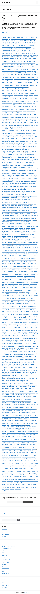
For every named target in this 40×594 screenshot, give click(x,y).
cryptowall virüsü (5, 181)
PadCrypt (15, 351)
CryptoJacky (4, 154)
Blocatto (24, 103)
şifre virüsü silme (9, 401)
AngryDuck (23, 72)
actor (35, 58)
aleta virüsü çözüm (34, 69)
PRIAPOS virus (15, 364)
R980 (36, 372)
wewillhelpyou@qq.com (6, 468)
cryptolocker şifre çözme (19, 162)
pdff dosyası (26, 354)
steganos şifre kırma (25, 413)
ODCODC (19, 348)
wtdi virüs (16, 473)
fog (32, 248)
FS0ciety (30, 250)
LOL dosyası (6, 317)
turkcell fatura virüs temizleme (10, 441)
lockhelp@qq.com (29, 316)
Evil (12, 236)
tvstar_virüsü (29, 444)
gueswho (33, 276)
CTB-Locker (9, 184)
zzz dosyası (12, 489)
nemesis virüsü (26, 340)
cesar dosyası (27, 125)
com (24, 136)
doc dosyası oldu (34, 208)
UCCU (34, 444)
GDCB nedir (10, 264)
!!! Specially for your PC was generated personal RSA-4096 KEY (22, 39)
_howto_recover (23, 37)
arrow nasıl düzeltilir (9, 79)
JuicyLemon (22, 298)
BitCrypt (22, 99)
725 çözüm (31, 51)
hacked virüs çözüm (19, 277)
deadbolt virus (5, 194)
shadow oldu (19, 397)
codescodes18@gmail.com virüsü (29, 135)
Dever (32, 204)
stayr (24, 412)
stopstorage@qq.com (6, 415)
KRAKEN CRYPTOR (13, 306)
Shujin (16, 399)
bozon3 (24, 111)
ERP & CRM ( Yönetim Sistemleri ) (8, 546)
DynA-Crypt (4, 220)
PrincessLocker (5, 365)
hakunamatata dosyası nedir (11, 279)
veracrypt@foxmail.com (11, 453)
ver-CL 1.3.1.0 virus (20, 452)
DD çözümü (8, 192)
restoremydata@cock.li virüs (7, 389)
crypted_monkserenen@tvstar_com (22, 149)
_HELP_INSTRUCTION (7, 37)
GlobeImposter (19, 269)
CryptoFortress (17, 152)
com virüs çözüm (29, 136)
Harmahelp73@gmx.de (19, 280)
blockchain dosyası (24, 106)
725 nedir (15, 53)
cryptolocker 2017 (22, 154)
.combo (24, 42)
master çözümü (31, 324)
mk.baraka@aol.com (24, 330)
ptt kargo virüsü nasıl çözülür (18, 369)
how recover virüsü (21, 285)
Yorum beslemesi (5, 585)
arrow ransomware (18, 79)
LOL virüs (20, 317)
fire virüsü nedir (8, 248)
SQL (2, 566)
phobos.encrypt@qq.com (29, 357)
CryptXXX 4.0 (27, 183)
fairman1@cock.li (21, 237)
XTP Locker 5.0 (8, 476)
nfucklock (35, 343)
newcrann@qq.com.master (27, 343)
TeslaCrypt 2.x (32, 418)
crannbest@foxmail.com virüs (32, 141)
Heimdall (17, 282)
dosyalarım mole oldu (32, 216)
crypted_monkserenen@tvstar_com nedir (10, 151)
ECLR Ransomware (11, 220)
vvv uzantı (7, 463)
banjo (33, 88)
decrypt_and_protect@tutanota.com (29, 196)
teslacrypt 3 (4, 420)
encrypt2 (34, 224)
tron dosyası (26, 426)
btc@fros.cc (9, 119)
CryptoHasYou (24, 152)
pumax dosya (4, 372)
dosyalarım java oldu (23, 216)
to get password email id (17, 423)
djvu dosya (18, 207)
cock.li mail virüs (15, 130)
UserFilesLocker (5, 450)
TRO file (23, 425)
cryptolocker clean (23, 156)
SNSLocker (8, 409)
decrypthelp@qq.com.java (7, 202)
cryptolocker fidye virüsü (11, 160)
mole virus (8, 333)
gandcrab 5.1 (21, 256)
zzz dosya (7, 489)
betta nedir (21, 93)
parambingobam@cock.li (30, 351)
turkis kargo (19, 442)
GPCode (35, 271)
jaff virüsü (25, 293)
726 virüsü (8, 55)
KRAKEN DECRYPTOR (22, 306)
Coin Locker (15, 136)
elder (24, 221)
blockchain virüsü (32, 106)
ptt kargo (12, 367)
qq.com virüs (31, 372)
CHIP (12, 128)
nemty (5, 341)
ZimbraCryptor (29, 487)
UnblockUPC (19, 445)
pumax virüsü (16, 372)
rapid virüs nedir (32, 377)
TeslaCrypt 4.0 (17, 420)
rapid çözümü (21, 377)
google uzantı (24, 271)
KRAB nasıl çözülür (28, 304)
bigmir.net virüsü (9, 95)
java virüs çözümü (16, 296)
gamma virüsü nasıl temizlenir (30, 255)
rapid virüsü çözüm (19, 378)
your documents (5, 482)
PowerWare (21, 362)
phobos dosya (8, 357)
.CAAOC (25, 40)
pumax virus (10, 372)
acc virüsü (19, 58)
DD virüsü (19, 192)
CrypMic (35, 143)
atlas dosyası (14, 80)
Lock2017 (17, 314)
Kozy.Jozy (17, 304)
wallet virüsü (26, 463)
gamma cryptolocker (22, 253)
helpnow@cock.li (22, 284)
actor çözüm (4, 59)
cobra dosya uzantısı (20, 128)
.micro (7, 45)
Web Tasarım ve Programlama (8, 569)
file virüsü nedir (20, 244)
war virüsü (7, 466)
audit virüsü (35, 82)
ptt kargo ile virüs (18, 367)
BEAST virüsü (27, 91)
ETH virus (12, 234)
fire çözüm (21, 247)
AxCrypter (36, 83)
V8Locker (16, 450)
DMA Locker (4, 208)
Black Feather (32, 101)
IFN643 (11, 290)
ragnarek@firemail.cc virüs (32, 373)
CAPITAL (31, 122)
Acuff (19, 59)
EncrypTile (12, 231)
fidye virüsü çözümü (12, 242)
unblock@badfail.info (11, 445)
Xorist (16, 474)
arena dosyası (4, 75)
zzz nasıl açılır (18, 489)
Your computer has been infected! (30, 481)
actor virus (9, 59)
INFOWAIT (30, 290)
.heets (3, 45)
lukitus (28, 319)
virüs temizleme (10, 460)
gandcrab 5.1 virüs (28, 256)
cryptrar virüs (4, 183)
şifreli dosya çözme (17, 404)
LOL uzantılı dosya (14, 317)
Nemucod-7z (32, 341)
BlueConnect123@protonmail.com (19, 107)
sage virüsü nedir (13, 394)
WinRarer (32, 469)
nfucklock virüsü (5, 345)
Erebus (8, 232)
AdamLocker (19, 61)
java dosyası (33, 295)
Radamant (8, 373)
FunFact (3, 252)
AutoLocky (4, 83)
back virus (31, 85)
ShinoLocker (12, 399)
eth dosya (12, 232)
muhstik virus (25, 337)
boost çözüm (32, 107)
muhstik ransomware (18, 337)
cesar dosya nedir (20, 125)
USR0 (10, 450)
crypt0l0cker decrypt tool (10, 146)
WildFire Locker (20, 469)
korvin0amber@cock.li (6, 304)
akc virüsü (13, 67)
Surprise (29, 415)
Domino (12, 210)
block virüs (22, 104)
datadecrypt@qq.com (21, 189)
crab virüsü (28, 140)
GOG (31, 269)
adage (27, 59)
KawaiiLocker (8, 301)
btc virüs (22, 117)
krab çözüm (21, 304)
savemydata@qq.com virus (16, 396)
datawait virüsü (31, 191)
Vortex (19, 461)
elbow (21, 221)
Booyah (27, 109)
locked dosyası (26, 314)
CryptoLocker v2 (30, 167)
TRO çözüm (13, 425)
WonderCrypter (13, 471)
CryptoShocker (34, 176)
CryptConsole (11, 149)
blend (21, 103)
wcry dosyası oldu (32, 466)
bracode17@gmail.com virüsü (20, 112)
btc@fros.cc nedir (16, 119)
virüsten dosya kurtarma (9, 461)
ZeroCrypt (23, 487)
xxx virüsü (19, 477)
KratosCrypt (4, 308)
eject (3, 221)
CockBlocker (19, 132)
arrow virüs (24, 79)
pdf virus (11, 354)
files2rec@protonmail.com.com (8, 247)
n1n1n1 (36, 337)
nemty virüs (22, 341)
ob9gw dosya (8, 348)
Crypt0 (12, 144)
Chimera (9, 128)
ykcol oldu (30, 479)
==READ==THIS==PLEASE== (8, 51)
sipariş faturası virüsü (13, 407)
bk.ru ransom (16, 101)
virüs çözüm (19, 458)
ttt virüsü (16, 436)
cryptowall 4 (29, 178)
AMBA (19, 72)
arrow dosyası (30, 77)
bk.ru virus (22, 101)
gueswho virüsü (5, 277)
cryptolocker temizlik (22, 167)
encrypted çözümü (22, 226)
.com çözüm (9, 42)
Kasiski (3, 301)
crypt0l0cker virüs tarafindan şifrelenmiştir (13, 148)
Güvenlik (5, 35)
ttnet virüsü (35, 433)
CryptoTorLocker (5, 178)
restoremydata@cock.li (17, 388)
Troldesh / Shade (14, 426)
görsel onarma (30, 271)
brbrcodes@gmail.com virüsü (23, 115)
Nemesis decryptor (29, 338)
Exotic (19, 236)
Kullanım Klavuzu (5, 534)
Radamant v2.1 (14, 373)
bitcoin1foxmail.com (16, 99)
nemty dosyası (16, 341)
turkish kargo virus (5, 444)
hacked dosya (12, 277)
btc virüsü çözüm (32, 117)
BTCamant (31, 119)
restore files (32, 386)
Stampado (21, 412)
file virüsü (15, 244)
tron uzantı (31, 426)
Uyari (13, 450)
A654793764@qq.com (32, 56)
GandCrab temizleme (17, 260)
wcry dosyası (15, 466)
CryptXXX (10, 183)
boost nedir (7, 109)
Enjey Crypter (33, 231)
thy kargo (21, 421)
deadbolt (35, 192)
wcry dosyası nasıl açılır (23, 466)
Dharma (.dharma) (18, 205)
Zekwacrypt (17, 485)
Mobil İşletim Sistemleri (6, 562)
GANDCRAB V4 (25, 260)
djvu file (23, 207)
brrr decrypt (34, 115)
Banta (16, 90)
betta (5, 93)
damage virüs (29, 186)
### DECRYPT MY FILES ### (24, 50)
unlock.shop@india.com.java (25, 447)
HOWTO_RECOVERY (12, 288)
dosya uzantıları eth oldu (26, 212)
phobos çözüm (22, 356)
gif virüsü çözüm (5, 269)
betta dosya (15, 93)
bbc (2, 91)
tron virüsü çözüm (10, 428)
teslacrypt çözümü (32, 420)
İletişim (3, 532)
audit (8, 82)
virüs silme (4, 460)
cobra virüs (4, 130)
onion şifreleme (7, 349)
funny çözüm (11, 252)
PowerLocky (7, 362)
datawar (3, 192)
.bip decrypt (20, 40)
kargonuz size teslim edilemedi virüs (16, 300)
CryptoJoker (9, 154)
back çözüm (17, 85)
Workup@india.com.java (22, 471)
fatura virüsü (13, 239)
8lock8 (13, 56)
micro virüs (4, 329)
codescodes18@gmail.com (16, 135)
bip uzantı (17, 98)
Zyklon (3, 489)
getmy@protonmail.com (6, 266)
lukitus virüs (9, 321)
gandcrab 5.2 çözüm (15, 258)
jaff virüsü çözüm (31, 293)
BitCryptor (32, 99)
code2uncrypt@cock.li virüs (7, 133)
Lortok (14, 319)
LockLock (36, 316)
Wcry (11, 466)
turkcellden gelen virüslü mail (10, 442)
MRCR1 (36, 333)
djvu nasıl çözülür (29, 207)
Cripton (16, 143)
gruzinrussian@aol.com (6, 272)
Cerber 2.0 (30, 123)
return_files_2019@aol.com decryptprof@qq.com (24, 389)
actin (30, 58)
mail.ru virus (24, 321)
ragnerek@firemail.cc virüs (7, 375)
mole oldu (4, 333)
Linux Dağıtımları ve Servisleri (8, 559)
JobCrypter (12, 298)
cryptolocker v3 (5, 168)
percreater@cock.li (5, 356)
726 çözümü (30, 53)
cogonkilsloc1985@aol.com (7, 136)
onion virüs (13, 349)
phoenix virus (21, 359)
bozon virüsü (19, 111)
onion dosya (24, 348)
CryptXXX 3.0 (21, 183)
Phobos (17, 356)
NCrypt (19, 338)
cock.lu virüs (13, 132)
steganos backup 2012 (6, 413)
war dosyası (19, 465)
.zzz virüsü (10, 47)
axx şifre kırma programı (7, 85)
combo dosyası (11, 138)
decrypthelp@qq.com (31, 200)
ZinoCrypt (34, 487)
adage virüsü (32, 59)
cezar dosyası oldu (27, 127)
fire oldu (30, 247)
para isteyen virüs (21, 351)
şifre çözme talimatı (28, 399)
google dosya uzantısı (16, 271)
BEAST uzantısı (21, 91)
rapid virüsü (4, 378)
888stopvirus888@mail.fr (7, 56)
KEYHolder (7, 303)
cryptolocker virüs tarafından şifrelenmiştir (14, 170)
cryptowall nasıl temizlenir (17, 180)
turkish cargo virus (32, 442)
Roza (16, 393)
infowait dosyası (8, 292)
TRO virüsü (28, 425)
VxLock (21, 463)
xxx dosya (15, 476)
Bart (21, 90)
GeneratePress (26, 592)
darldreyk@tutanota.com (10, 188)
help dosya (23, 282)
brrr (30, 115)
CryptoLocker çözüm (14, 157)
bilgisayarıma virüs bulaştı (14, 96)
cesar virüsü (7, 127)
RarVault (33, 378)
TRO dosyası (19, 425)
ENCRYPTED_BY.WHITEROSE (31, 229)
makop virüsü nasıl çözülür (28, 322)
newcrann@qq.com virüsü (15, 343)
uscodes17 (14, 449)
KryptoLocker (26, 309)
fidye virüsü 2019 (21, 240)
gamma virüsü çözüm (19, 255)
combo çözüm (4, 138)
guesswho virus (20, 276)
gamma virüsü (11, 255)
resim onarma (14, 386)
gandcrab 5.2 (7, 258)
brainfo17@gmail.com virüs (16, 114)
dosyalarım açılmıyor (27, 215)
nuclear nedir (20, 346)
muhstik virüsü (32, 337)
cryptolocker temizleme (12, 167)
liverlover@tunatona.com (9, 314)
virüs (20, 457)
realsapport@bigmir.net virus (18, 381)
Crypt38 (6, 149)
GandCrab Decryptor (31, 258)
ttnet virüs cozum (21, 433)
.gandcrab (27, 43)
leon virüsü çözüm (15, 312)
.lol (5, 45)
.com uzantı (14, 42)
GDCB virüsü (24, 264)
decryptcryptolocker (26, 199)
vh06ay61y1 (11, 455)
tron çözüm (20, 426)
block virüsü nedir (16, 106)
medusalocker (14, 327)
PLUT (22, 361)
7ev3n (31, 55)
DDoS (22, 192)
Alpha (16, 72)
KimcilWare (27, 303)
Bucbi (34, 119)
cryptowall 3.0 (23, 178)
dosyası (32, 218)
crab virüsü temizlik (10, 141)
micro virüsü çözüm (11, 329)
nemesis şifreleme (18, 340)
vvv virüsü (17, 463)
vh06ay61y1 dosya (27, 455)
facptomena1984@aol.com (7, 237)
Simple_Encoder (5, 407)
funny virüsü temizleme (9, 253)
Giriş (2, 582)
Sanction (23, 394)
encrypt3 (3, 226)
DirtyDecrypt (8, 207)
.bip (16, 40)
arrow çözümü (23, 77)
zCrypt (13, 485)
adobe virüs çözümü (6, 64)
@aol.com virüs (29, 48)
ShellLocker (4, 399)
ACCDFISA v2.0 (25, 58)
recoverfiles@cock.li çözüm (16, 383)
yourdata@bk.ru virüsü (6, 485)
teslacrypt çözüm (23, 420)
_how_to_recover (16, 37)
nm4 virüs (26, 345)
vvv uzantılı (12, 463)
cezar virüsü (4, 128)
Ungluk (31, 445)
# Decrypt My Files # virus (11, 50)
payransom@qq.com (23, 353)
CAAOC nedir (26, 120)
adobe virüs (32, 63)
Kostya (12, 304)
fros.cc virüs (25, 250)
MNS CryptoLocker (19, 332)
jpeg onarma (17, 298)
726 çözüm (24, 53)
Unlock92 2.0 (9, 449)
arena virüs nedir (25, 75)
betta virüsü (31, 93)
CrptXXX (20, 143)
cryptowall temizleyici (33, 180)
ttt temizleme (7, 436)
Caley (13, 122)
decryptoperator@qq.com (18, 202)
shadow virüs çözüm (27, 397)
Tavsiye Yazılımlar (5, 568)
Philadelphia (12, 356)
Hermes (31, 284)
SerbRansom (25, 396)
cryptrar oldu (33, 181)
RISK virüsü (32, 391)
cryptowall (11, 178)
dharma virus (32, 205)
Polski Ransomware (28, 361)
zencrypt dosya (23, 485)
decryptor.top (27, 202)
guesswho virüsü (27, 276)
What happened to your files (18, 468)
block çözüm (29, 103)
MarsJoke (25, 324)
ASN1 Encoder (8, 80)
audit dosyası (12, 82)
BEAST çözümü (7, 91)
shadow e (14, 397)
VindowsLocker (15, 457)
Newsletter (4, 536)
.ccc (5, 42)
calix (16, 122)
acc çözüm (8, 58)
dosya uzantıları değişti (16, 212)
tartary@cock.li (5, 418)
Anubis (27, 72)
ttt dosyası (24, 434)
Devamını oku (4, 32)
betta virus (26, 93)
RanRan (14, 375)
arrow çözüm (17, 77)
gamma (16, 253)
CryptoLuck (29, 175)
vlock (16, 461)
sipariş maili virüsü (22, 407)
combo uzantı (18, 138)
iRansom (20, 292)
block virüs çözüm (28, 104)
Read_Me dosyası (5, 380)
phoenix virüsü (28, 359)
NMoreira (36, 345)
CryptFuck (21, 151)
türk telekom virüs (15, 439)
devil (35, 204)
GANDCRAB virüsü (15, 263)
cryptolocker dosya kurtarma (12, 159)
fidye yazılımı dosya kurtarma (31, 242)
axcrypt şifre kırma (29, 83)
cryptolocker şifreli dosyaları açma (24, 164)
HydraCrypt (7, 290)
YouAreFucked (10, 481)
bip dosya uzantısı (24, 96)
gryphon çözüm (18, 274)
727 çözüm (15, 55)
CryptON (12, 176)
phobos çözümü (29, 356)
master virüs (15, 325)
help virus (29, 282)
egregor (26, 220)
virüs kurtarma (33, 458)
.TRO (37, 45)
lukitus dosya (33, 319)
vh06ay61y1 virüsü (8, 457)
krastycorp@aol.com (32, 306)
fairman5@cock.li (28, 237)
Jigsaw (34, 296)
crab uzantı (23, 140)
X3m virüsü (8, 474)
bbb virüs (29, 90)
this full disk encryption (14, 421)
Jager (8, 295)
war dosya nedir (13, 465)
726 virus (3, 55)
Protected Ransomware (26, 365)
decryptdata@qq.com (6, 200)
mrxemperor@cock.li (17, 335)
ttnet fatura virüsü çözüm (18, 431)
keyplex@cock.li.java (14, 303)
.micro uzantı (23, 45)
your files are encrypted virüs (25, 482)
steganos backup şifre (16, 413)
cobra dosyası (28, 128)
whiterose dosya (12, 469)
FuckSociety (35, 250)
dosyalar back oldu (8, 213)
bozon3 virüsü (29, 111)
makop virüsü (10, 322)
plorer (13, 361)
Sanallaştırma (4, 564)
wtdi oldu (12, 473)
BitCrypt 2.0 (26, 99)
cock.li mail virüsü (23, 130)
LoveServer (18, 319)
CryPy (31, 183)
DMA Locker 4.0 (17, 208)
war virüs (32, 465)
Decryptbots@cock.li (17, 199)
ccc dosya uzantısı (5, 123)
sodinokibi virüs (24, 409)
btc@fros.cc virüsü (24, 119)
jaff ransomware (19, 293)
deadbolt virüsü (11, 194)
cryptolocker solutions (18, 165)
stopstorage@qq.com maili (16, 415)
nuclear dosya (14, 346)
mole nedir (34, 332)
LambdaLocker (5, 311)
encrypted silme (27, 228)
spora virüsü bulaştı (32, 409)
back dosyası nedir (24, 85)
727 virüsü (25, 55)
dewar (12, 205)
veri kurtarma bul (31, 453)
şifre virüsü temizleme (17, 401)
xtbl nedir (33, 474)
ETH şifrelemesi (25, 232)
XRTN (21, 474)
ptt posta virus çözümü (12, 370)
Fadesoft (15, 237)
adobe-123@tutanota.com (22, 64)
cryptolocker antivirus (14, 156)
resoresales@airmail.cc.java (23, 386)
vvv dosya (23, 461)
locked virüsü (7, 316)
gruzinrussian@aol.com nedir (31, 272)
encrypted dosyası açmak (17, 228)
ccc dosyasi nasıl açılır (14, 123)
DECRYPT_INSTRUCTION (26, 197)
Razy (37, 378)
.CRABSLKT (29, 42)
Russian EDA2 (32, 393)
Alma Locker (12, 72)
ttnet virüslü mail (29, 433)
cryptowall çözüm (7, 180)
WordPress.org (5, 587)
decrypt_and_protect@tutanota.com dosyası (11, 197)
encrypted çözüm (14, 226)
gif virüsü (35, 268)
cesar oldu (33, 125)
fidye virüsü (14, 240)
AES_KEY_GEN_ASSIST (33, 64)
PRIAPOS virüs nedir (22, 364)
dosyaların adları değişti (25, 218)
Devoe (3, 205)
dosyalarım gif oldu (14, 216)
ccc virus (21, 123)
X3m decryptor (33, 473)
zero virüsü (18, 487)
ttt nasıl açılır (29, 434)
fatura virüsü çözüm (21, 239)
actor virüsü (14, 59)
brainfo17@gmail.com (6, 114)
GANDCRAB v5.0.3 (22, 261)
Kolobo (33, 303)
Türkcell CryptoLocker (24, 439)
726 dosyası (35, 53)
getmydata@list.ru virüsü (15, 268)
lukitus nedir (4, 321)
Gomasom (9, 271)
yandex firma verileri (13, 479)
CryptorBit (16, 176)
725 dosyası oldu (8, 53)
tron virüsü (4, 428)
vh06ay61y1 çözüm (18, 455)
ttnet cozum (28, 428)
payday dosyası (15, 353)
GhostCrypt (23, 268)
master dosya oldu (8, 325)
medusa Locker (7, 327)
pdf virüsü (16, 354)
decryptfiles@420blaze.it (21, 200)
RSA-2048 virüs (25, 393)
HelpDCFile (15, 284)
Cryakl (23, 143)
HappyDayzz (20, 279)
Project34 (19, 365)
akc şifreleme (8, 67)
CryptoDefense (32, 151)
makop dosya (4, 322)
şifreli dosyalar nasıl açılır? (9, 405)
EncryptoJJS (17, 231)
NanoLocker (4, 338)
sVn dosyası (34, 415)
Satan (27, 394)
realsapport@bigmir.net (6, 381)
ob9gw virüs (14, 348)
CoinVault (21, 136)
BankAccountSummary (6, 90)
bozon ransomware (12, 111)
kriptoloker (12, 309)
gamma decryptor (30, 253)
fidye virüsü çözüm (29, 240)
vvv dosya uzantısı (29, 461)
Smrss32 (3, 409)
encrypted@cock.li (5, 231)
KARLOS (26, 300)
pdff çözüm (20, 354)
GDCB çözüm (33, 263)
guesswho (7, 276)
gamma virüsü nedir (6, 256)
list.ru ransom (22, 312)
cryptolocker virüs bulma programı (23, 168)
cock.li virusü (7, 132)
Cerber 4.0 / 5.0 (5, 125)
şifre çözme (20, 399)
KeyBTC (3, 303)
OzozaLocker (9, 351)
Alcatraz (33, 67)
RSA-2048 (19, 393)
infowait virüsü (15, 292)
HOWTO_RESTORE (33, 288)
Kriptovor (21, 309)
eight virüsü (34, 220)
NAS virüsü (15, 338)
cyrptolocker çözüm (32, 184)
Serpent (30, 396)
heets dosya (32, 280)
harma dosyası (5, 280)
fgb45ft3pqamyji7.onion (6, 240)
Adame (3, 61)
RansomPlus (25, 375)
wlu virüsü (7, 471)
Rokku (3, 393)
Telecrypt (15, 418)
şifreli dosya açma (8, 404)
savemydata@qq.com (6, 396)
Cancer (27, 122)
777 (28, 55)
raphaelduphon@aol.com (7, 377)
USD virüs (29, 449)
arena (29, 74)
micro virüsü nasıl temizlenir (30, 329)
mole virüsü (13, 333)
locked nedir (32, 314)
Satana (30, 394)
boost (28, 107)
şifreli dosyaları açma (19, 405)
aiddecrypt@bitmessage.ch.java (28, 66)
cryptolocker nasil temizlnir (22, 160)
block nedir (16, 104)
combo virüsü (24, 138)
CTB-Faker (4, 184)
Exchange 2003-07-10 (6, 548)
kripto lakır (18, 308)
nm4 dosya (21, 345)
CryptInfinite (26, 151)
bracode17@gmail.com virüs (7, 112)
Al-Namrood (21, 67)
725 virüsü (19, 53)
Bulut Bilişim (4, 544)
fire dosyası (25, 247)
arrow (12, 77)
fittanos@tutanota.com (20, 248)
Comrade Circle (30, 138)
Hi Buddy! (5, 285)
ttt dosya (3, 434)
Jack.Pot (27, 292)
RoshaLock (7, 393)
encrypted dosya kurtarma (32, 226)
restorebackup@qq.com (7, 388)
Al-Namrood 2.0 (27, 67)
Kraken (7, 306)
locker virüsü (22, 316)
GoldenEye (4, 271)
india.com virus (24, 290)
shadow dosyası (8, 397)
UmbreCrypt (4, 445)
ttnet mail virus (10, 433)
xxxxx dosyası (30, 477)
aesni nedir (19, 66)
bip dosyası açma (31, 96)
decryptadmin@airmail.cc (7, 199)
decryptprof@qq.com (6, 204)
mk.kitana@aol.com (33, 330)
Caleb (7, 122)
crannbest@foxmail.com (20, 141)
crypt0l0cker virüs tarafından (28, 148)
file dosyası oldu (5, 244)
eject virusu (6, 221)
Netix (37, 341)
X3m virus (4, 474)
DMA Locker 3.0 (10, 208)
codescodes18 (22, 133)
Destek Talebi (4, 529)
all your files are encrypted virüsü (24, 71)
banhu (29, 88)
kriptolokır (17, 309)
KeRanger (13, 301)
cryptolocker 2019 (5, 156)
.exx (23, 43)
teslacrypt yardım (5, 421)
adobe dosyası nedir (9, 63)
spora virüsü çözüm (6, 410)
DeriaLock (25, 204)
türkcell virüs (28, 441)
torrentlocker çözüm (33, 423)
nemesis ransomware (9, 340)
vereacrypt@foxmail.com (22, 453)
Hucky (3, 290)
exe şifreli (16, 236)
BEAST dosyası (14, 91)
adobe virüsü (13, 64)
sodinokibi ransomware (16, 409)
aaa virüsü (4, 58)
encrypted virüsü (21, 229)
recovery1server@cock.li (27, 385)
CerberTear (11, 125)
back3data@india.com (15, 87)
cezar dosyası (19, 127)
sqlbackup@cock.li (5, 412)
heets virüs (6, 282)
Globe (10, 269)
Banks (13, 90)
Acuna (21, 59)
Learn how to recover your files (26, 311)
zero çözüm (7, 487)
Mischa (10, 330)
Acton (32, 58)
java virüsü (23, 296)
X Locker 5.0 (26, 473)
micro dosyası (20, 327)
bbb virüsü (34, 90)
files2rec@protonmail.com (23, 245)
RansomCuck (19, 375)
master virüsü (30, 325)
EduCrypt (23, 220)
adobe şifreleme (26, 63)
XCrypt (12, 474)
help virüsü (33, 282)
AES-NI (3, 66)
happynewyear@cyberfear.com (29, 279)
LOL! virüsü (25, 317)
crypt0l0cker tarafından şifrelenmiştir (24, 146)
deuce (29, 204)
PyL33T (21, 372)
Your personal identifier (25, 484)
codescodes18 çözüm (30, 133)
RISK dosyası (14, 391)
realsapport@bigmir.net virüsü (30, 381)
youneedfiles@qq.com (18, 481)
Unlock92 (4, 449)
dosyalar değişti (15, 213)
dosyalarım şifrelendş (15, 218)
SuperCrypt (25, 415)
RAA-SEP (3, 373)
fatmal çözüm (7, 239)
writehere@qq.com (31, 471)
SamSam (19, 394)
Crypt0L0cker (17, 144)
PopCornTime (35, 361)
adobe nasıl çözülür (18, 63)
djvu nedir (35, 207)
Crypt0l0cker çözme (25, 144)
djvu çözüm (13, 207)
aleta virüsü (26, 69)
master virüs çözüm (23, 325)
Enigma (28, 231)
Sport (28, 410)
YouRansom (33, 484)
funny (6, 252)
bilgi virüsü (29, 95)
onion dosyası (30, 348)
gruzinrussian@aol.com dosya (18, 272)
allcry (33, 71)
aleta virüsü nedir (5, 71)
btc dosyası (17, 117)
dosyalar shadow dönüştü (25, 213)
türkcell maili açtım (21, 441)
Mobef (25, 332)
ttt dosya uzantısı (17, 434)
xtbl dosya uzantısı (27, 474)
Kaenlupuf (28, 298)
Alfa (16, 71)
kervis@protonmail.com (20, 301)
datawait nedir (25, 191)
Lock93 (20, 314)
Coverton (13, 140)
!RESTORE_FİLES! (9, 40)
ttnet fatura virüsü (9, 431)
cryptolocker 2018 (30, 154)
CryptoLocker (15, 154)
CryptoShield (27, 176)
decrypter (13, 200)
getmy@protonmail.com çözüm (18, 266)
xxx (12, 476)
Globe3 (13, 269)
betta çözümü (10, 93)
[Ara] (18, 520)
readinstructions (13, 380)
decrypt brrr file (17, 196)
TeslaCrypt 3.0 (10, 420)
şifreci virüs (14, 402)
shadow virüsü (35, 397)
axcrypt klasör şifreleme (11, 83)
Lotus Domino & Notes (6, 560)
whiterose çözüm (5, 469)
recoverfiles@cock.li (6, 383)
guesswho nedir (12, 276)
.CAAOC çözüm (30, 40)
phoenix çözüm (8, 359)
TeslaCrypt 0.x (25, 418)
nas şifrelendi (10, 338)
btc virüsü (26, 117)
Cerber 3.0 (35, 123)
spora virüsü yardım (22, 410)
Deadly (16, 194)
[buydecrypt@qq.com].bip (19, 48)
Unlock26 (33, 447)
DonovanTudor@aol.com (22, 210)
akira (17, 67)
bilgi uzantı (24, 95)
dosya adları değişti (32, 210)
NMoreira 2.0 (4, 346)
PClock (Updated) (5, 354)
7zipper (36, 55)
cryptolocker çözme (6, 157)
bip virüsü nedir (8, 99)
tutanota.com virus (14, 444)
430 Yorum (5, 490)
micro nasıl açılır (27, 327)
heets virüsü (11, 282)
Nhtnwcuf (11, 345)
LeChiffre (36, 311)
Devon (6, 205)
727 (11, 55)
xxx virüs (15, 477)
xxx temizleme (9, 477)
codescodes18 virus (6, 135)
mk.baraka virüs (16, 330)
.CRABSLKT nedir (8, 43)
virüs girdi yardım (26, 458)
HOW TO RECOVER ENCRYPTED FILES (14, 287)
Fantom (34, 237)
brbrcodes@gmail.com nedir (10, 115)
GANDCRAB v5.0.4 (30, 261)
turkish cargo (25, 442)
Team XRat (10, 418)
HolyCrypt (15, 285)
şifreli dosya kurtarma (25, 404)
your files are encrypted (14, 482)
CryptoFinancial (10, 152)
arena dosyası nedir (12, 75)
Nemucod (27, 341)
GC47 (28, 263)
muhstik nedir (4, 337)
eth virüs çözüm (18, 234)
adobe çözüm (29, 61)
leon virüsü (8, 312)
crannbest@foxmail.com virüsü (8, 143)
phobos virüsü (21, 357)
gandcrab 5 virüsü (14, 256)
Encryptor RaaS (23, 231)
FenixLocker (28, 239)
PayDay (3, 353)
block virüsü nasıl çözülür (7, 106)
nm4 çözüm (15, 345)
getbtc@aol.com (31, 264)
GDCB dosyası (5, 264)
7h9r (34, 55)
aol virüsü (32, 72)
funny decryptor (17, 252)
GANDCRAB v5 (32, 260)
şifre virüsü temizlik (27, 401)
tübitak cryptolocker (23, 436)
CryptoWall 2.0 (17, 178)
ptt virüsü (30, 370)
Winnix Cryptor (27, 469)
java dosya (28, 295)
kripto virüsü (28, 308)
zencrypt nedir (30, 485)
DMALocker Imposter (26, 208)
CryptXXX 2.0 (15, 183)
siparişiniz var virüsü (30, 407)
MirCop (3, 330)
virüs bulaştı (8, 458)
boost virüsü (22, 109)
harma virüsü (11, 280)
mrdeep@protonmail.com (7, 335)
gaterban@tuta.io (23, 263)
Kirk (31, 303)
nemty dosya (10, 341)
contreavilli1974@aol (6, 140)
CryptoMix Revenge (6, 176)
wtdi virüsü (21, 473)
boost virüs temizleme (15, 109)
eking (10, 221)
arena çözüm (33, 74)
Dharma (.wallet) (25, 205)
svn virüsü (11, 417)
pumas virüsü (35, 370)
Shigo (8, 399)
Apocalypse (7, 74)
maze (3, 327)
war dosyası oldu (26, 465)
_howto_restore (30, 37)
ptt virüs (26, 370)
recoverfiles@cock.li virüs (27, 383)
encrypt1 (30, 224)
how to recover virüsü (27, 287)
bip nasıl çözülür (10, 98)
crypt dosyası (8, 144)
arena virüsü (32, 75)
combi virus (35, 136)
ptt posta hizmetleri (28, 369)
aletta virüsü (11, 71)
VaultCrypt (21, 450)
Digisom (3, 207)
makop (34, 321)
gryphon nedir (31, 274)
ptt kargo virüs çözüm (33, 367)
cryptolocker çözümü (23, 157)
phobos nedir (14, 357)
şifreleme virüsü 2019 (29, 402)
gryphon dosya (24, 274)
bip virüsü (30, 98)
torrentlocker (26, 423)
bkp (25, 101)
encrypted (8, 226)
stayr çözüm (28, 412)
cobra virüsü (9, 130)
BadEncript (20, 88)
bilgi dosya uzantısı (18, 95)
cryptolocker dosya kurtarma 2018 (25, 159)
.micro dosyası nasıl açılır (14, 45)
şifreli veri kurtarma (29, 405)
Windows (3, 571)
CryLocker (31, 143)
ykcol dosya (20, 479)
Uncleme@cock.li (26, 445)
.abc (14, 40)
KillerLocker (21, 303)
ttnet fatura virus (24, 429)
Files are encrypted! (28, 244)
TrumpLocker (22, 428)
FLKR (27, 248)
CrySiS (34, 183)
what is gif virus (27, 468)
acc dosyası (13, 58)
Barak (19, 90)
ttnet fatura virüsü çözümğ (29, 431)
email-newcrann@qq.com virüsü (17, 224)
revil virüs (9, 391)
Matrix (35, 325)
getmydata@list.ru (5, 268)
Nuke (37, 346)
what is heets (34, 468)
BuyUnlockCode (14, 120)
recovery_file (4, 385)
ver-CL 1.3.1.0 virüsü (28, 452)
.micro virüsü (29, 45)
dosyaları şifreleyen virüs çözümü (15, 215)
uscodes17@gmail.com (22, 449)
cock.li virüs (30, 130)
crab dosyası (17, 140)
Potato (3, 362)
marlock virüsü (20, 324)
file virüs (10, 244)
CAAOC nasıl (20, 120)
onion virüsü (18, 349)
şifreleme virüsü (21, 402)
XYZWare (6, 479)
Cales (10, 122)
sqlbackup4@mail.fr (14, 412)
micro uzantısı (34, 327)
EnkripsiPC (4, 232)
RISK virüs (20, 391)
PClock (34, 353)
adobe (24, 61)
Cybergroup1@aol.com (16, 184)
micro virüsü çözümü (19, 329)
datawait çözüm (17, 191)
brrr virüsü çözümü (10, 117)
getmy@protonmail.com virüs (31, 266)
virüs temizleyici (17, 460)
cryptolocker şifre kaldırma (10, 164)
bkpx (28, 101)
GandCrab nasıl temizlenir (7, 260)
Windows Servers (5, 573)
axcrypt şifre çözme (21, 83)
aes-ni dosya (8, 66)
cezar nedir (33, 127)
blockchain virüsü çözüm (7, 107)
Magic (20, 321)
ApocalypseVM (24, 74)
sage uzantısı (6, 394)
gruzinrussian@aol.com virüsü (8, 274)
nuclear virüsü (32, 346)
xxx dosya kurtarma (22, 476)
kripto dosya (12, 308)
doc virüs (3, 210)
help (20, 282)
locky (3, 317)
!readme (3, 40)
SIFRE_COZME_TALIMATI (7, 402)
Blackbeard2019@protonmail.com (12, 103)
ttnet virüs (15, 433)
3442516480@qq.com (24, 51)
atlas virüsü (4, 82)
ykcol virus (35, 479)
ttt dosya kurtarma (10, 434)
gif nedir (27, 268)
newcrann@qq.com (6, 343)
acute (24, 59)
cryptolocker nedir (10, 162)
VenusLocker (12, 452)
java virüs (10, 296)
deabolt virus (27, 192)
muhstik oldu (10, 337)
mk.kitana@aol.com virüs (7, 332)
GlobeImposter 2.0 (26, 269)
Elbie (18, 221)
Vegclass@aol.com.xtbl (28, 450)
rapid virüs (26, 377)
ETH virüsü (24, 234)
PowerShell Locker (14, 362)
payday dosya (8, 353)
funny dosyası (24, 252)
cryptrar (22, 181)
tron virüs (36, 426)
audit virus (22, 82)
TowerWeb (4, 425)
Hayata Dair (4, 555)
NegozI (23, 338)
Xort (18, 474)
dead (31, 192)
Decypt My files (14, 204)
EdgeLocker (17, 220)
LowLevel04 (24, 319)
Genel (3, 550)
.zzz (7, 47)
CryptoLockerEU (23, 175)
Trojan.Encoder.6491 (6, 426)
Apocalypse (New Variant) (15, 74)
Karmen (33, 300)
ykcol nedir (25, 479)
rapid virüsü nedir (27, 378)
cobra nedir (34, 128)
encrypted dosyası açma (7, 228)
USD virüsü (34, 449)
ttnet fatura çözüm (17, 429)
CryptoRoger (21, 176)
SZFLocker (27, 417)
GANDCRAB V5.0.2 (13, 261)
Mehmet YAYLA (7, 2)
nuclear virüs (26, 346)
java (24, 295)
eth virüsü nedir (30, 234)
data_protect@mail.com (27, 188)
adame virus (7, 61)
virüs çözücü (14, 458)
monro (17, 333)
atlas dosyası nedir (21, 80)
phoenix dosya (15, 359)
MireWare (7, 330)
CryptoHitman (30, 152)
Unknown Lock (8, 447)
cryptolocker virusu (27, 170)
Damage (3, 186)
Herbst (27, 284)
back (13, 85)
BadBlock (16, 88)
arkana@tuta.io (8, 77)
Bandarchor (25, 88)
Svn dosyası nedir (5, 417)
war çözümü (6, 465)
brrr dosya (4, 117)
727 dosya (20, 55)
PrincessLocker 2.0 (12, 365)
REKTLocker (34, 385)
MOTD (33, 333)
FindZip (16, 247)
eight (30, 220)
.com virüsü (20, 42)
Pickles (10, 361)
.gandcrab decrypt (33, 43)
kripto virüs (22, 308)
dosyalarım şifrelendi (6, 218)
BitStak (11, 101)
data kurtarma (18, 188)
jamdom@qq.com (13, 295)
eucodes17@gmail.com (6, 236)
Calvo (24, 122)
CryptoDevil (4, 152)
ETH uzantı (7, 234)
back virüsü (7, 87)
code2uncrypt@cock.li (26, 132)
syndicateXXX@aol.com (19, 417)
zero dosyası (12, 487)
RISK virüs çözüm (26, 391)
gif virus (31, 268)
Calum (21, 122)
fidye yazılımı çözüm (20, 242)
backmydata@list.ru (24, 87)
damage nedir (16, 186)
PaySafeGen (30, 353)
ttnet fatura (10, 429)
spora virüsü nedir (14, 410)
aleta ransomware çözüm (18, 69)
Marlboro (10, 324)
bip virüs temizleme (23, 98)
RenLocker (9, 386)
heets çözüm (27, 280)
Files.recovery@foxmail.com (11, 245)
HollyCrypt (10, 285)
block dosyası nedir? (9, 104)
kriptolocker (7, 309)
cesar (15, 125)
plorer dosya (17, 361)
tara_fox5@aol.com (34, 417)
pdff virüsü (31, 354)
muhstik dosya (25, 335)
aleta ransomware (9, 69)
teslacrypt (20, 418)
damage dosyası (9, 186)
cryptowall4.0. (12, 181)
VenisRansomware (5, 452)
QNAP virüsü (25, 372)
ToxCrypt (8, 425)
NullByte (3, 348)
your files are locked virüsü (14, 484)
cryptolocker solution (8, 165)
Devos (9, 205)
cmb (15, 128)
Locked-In (12, 316)
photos (6, 361)
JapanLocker (20, 295)
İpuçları (8, 35)
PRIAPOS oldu (8, 364)
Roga (36, 391)
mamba (6, 324)
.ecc (21, 43)
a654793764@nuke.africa (21, 56)
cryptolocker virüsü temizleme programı (12, 173)
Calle (18, 122)
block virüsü (35, 104)
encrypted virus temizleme (11, 229)
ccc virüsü (26, 123)
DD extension (13, 192)
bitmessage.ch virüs (6, 101)
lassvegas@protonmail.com (14, 311)
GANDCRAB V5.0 (5, 261)
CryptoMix (34, 175)
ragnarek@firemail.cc (21, 373)
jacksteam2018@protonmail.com (8, 293)
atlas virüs (36, 80)
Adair (36, 59)
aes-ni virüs (13, 66)
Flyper (30, 248)
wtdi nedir (7, 473)
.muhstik (34, 45)
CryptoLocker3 (24, 173)
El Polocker (14, 221)
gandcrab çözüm (23, 258)
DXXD (36, 218)
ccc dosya (36, 122)
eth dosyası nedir (18, 232)
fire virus (34, 247)
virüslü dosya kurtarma (25, 460)
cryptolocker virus (12, 168)
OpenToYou (4, 351)
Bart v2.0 (25, 90)
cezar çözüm (13, 127)
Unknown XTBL (15, 447)
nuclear (9, 346)
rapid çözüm (15, 377)
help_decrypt (10, 284)
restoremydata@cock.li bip (27, 388)
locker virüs (17, 316)
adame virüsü (13, 61)
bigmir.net (4, 95)
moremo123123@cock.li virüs (25, 333)
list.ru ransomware (29, 312)
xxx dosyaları (29, 476)
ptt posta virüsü (20, 370)
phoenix (3, 359)
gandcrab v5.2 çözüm (6, 263)
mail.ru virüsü (30, 321)
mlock (13, 332)
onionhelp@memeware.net (27, 349)
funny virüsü (30, 252)
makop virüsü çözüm (18, 322)
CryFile (27, 143)
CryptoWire (18, 181)
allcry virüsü (6, 72)
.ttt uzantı (4, 47)
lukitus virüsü (15, 321)
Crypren (3, 144)
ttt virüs (12, 436)
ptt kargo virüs (25, 367)
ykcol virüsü (4, 481)
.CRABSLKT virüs (16, 43)
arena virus (19, 75)
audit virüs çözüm (29, 82)
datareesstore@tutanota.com (8, 191)
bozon (6, 111)
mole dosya (29, 332)
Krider (8, 308)
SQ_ (30, 410)
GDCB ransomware (17, 264)
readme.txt (25, 380)
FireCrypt (13, 248)
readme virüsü (20, 380)
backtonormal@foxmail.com (7, 88)
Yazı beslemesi (5, 583)
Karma (30, 300)
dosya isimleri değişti (6, 212)
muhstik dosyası (31, 335)
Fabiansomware (24, 236)
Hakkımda (4, 530)
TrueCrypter (16, 428)
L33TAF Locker (33, 309)
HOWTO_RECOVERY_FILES (22, 288)
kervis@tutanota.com (30, 301)
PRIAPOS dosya (27, 362)
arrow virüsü (29, 79)
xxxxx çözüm (24, 477)
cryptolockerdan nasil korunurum (12, 175)
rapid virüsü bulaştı (11, 378)
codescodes (16, 133)
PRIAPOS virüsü (30, 364)
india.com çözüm (17, 290)
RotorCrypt (12, 393)
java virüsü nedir (29, 296)
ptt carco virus (7, 367)
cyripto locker (25, 184)
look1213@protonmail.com (7, 319)
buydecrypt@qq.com (6, 120)
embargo (26, 224)
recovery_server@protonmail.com (14, 385)
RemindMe (4, 386)
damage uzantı (22, 186)
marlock (14, 324)
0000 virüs (16, 51)
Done (15, 210)
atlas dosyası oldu (29, 80)
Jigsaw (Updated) (5, 298)
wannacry (31, 463)
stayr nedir (34, 412)
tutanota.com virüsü (22, 444)
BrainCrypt (29, 112)
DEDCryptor (20, 204)
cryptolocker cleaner (31, 156)
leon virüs (4, 312)
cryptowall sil (25, 180)
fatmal (3, 239)
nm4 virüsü (31, 345)
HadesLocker (26, 277)
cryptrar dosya (27, 181)
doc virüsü (8, 210)
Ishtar (24, 292)
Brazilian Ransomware (27, 114)
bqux (34, 111)
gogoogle (35, 269)
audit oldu (18, 82)
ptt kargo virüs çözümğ (6, 369)
